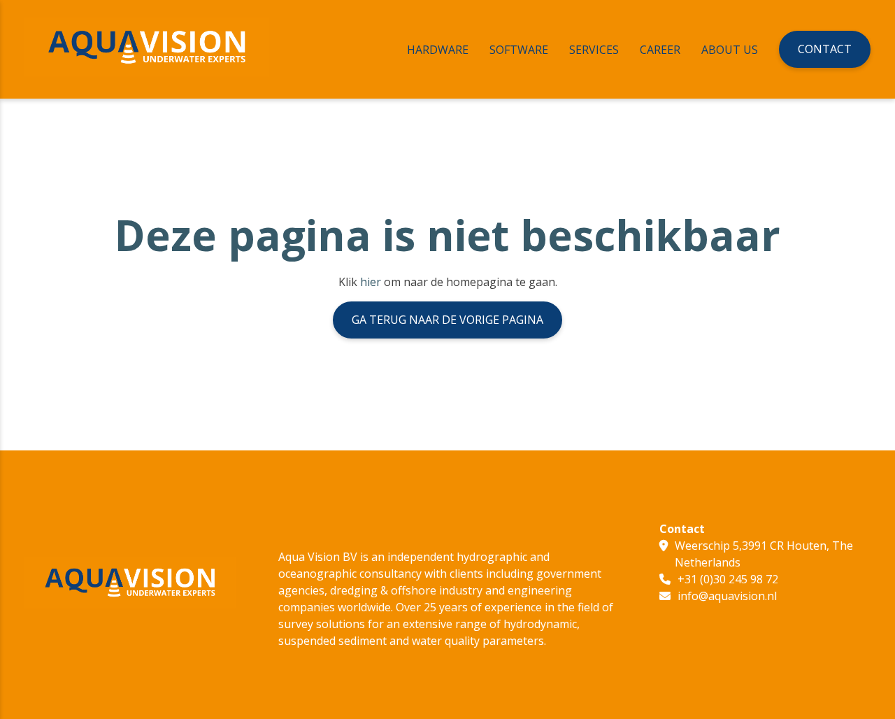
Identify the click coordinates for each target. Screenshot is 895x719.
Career (660, 49)
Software (518, 49)
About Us (729, 49)
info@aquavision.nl (727, 596)
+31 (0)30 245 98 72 (728, 579)
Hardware (437, 49)
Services (594, 49)
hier (370, 282)
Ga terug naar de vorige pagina (447, 319)
